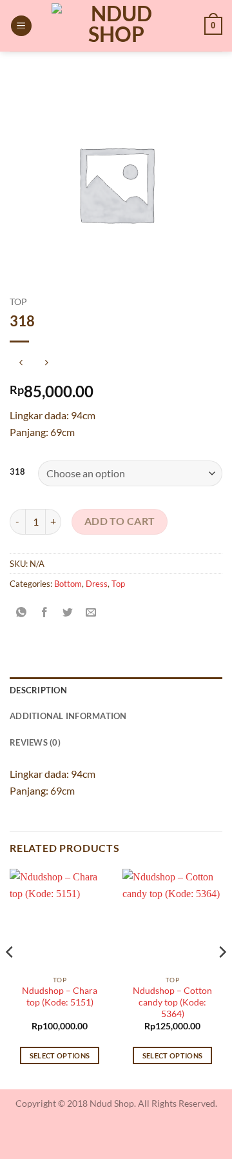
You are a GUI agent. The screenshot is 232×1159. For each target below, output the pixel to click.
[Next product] (21, 363)
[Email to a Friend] (91, 613)
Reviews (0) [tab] (35, 742)
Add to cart (119, 521)
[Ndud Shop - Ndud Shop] (116, 25)
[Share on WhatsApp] (21, 613)
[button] (21, 26)
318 (17, 472)
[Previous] (10, 977)
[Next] (221, 977)
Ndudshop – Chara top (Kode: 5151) (59, 996)
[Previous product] (46, 363)
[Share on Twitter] (68, 613)
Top (18, 302)
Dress (97, 584)
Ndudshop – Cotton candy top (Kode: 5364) (172, 1002)
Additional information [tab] (68, 716)
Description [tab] (38, 690)
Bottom (68, 584)
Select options (60, 1055)
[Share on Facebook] (44, 613)
